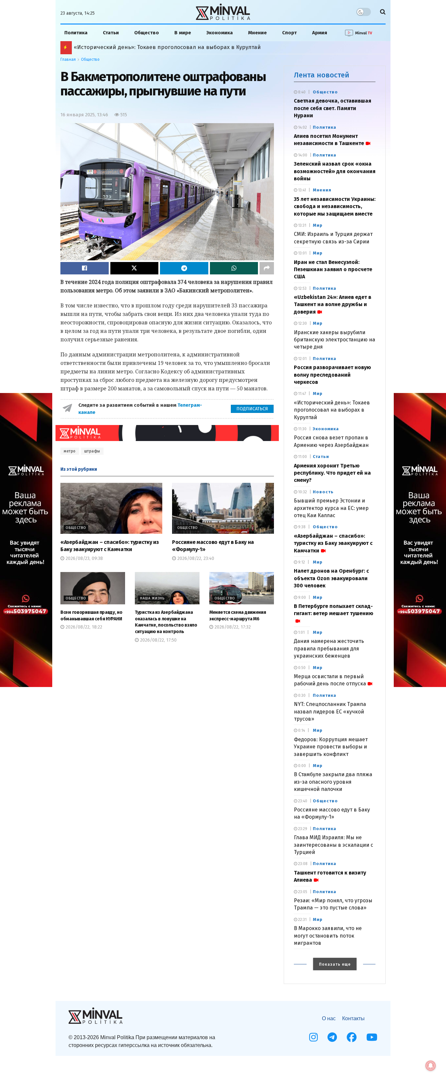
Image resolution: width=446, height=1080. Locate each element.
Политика (76, 33)
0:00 (301, 765)
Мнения (322, 190)
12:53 (302, 288)
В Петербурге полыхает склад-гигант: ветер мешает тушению (333, 609)
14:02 (302, 127)
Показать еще (335, 964)
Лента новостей (321, 75)
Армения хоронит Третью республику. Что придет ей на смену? (332, 473)
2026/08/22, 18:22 (83, 627)
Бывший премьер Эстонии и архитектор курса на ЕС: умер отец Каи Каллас (331, 508)
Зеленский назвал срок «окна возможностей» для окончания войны (334, 171)
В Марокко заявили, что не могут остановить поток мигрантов (328, 935)
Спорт (289, 33)
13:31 (301, 225)
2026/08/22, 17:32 (232, 627)
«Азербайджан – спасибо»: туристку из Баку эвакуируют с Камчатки (333, 543)
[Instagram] (313, 1037)
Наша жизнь (152, 598)
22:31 (302, 919)
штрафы (92, 451)
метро (70, 451)
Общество (146, 33)
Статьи (111, 33)
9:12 (301, 562)
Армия (319, 33)
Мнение (257, 33)
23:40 (302, 801)
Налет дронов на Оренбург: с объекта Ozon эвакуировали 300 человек (171, 47)
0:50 (301, 667)
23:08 (302, 863)
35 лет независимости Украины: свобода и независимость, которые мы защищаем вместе (334, 206)
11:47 (301, 393)
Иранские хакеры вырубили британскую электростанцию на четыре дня (334, 339)
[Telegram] (332, 1037)
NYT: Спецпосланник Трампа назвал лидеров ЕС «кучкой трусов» (330, 711)
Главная (68, 59)
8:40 (301, 92)
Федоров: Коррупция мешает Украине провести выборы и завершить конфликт (331, 746)
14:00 (302, 155)
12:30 (302, 323)
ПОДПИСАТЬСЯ (252, 409)
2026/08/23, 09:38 (83, 558)
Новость (323, 491)
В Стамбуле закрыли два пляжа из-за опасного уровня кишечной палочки (333, 781)
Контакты (353, 1018)
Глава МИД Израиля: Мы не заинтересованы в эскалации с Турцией (333, 844)
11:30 (302, 429)
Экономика (219, 33)
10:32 (302, 492)
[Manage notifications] (430, 1065)
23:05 (302, 892)
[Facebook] (352, 1037)
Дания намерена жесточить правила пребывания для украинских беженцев (329, 648)
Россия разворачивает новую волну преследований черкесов (332, 374)
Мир (318, 225)
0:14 (301, 730)
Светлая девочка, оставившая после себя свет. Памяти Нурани (332, 108)
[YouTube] (371, 1037)
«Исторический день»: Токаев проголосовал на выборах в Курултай (332, 410)
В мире (182, 33)
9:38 (301, 527)
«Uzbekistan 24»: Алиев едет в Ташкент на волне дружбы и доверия (332, 304)
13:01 (302, 253)
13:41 (301, 190)
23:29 (302, 828)
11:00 (302, 456)
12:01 (302, 358)
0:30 (301, 695)
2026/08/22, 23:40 (195, 558)
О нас (329, 1018)
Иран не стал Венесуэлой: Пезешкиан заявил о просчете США (333, 269)
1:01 (301, 632)
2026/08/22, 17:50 (158, 640)
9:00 (301, 597)
